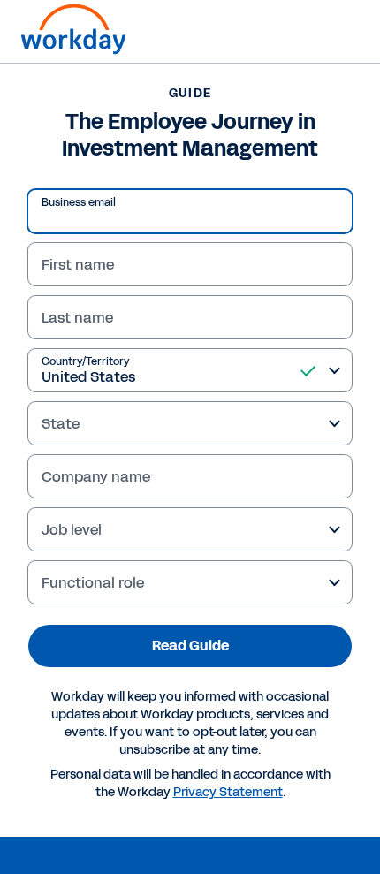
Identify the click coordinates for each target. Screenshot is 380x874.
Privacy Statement (228, 792)
